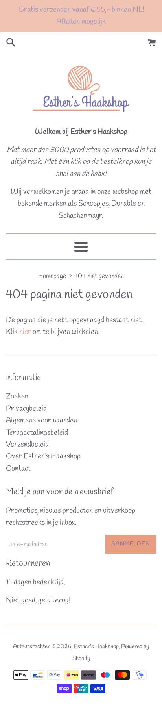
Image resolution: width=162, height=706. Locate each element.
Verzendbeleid (27, 444)
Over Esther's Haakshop (43, 456)
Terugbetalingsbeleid (37, 433)
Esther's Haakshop (96, 646)
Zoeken (17, 396)
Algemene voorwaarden (41, 420)
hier (25, 332)
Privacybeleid (26, 409)
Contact (18, 468)
